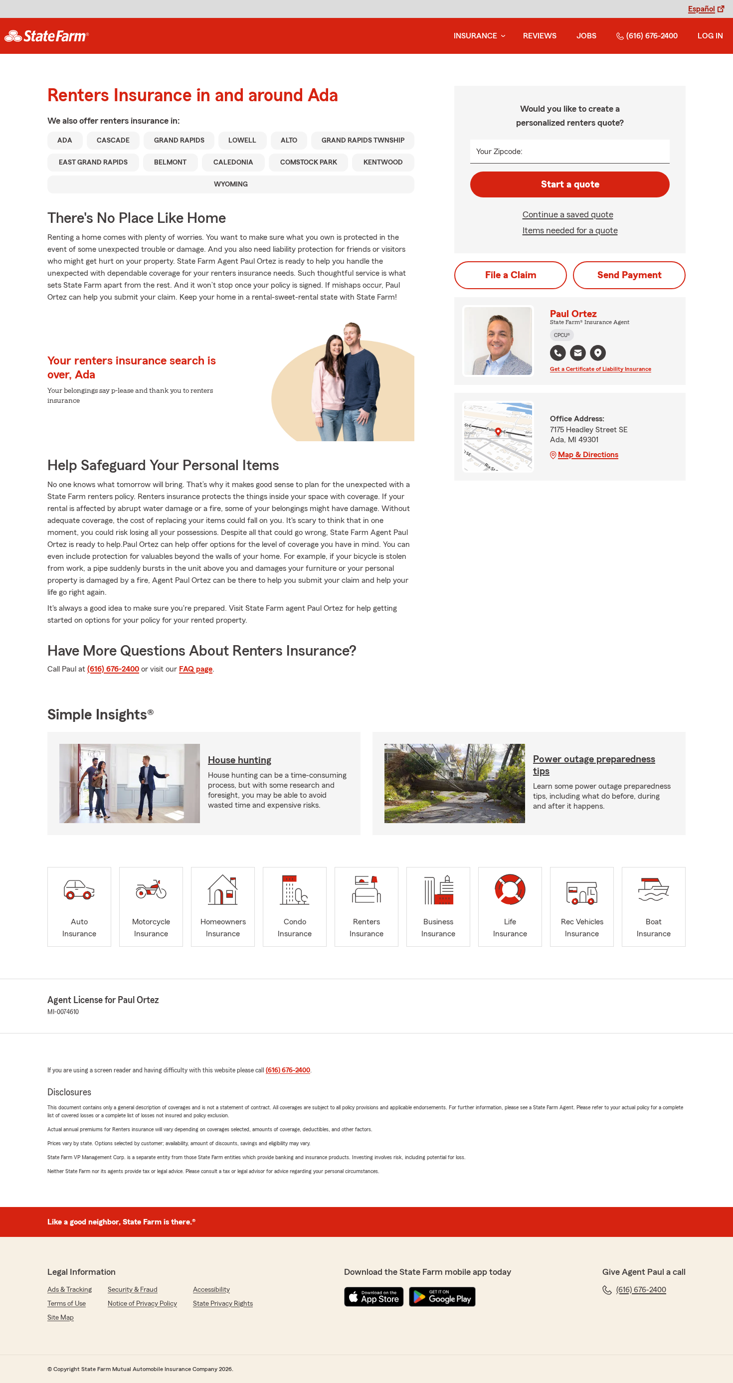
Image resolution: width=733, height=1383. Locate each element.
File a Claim (511, 275)
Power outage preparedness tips (594, 765)
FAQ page (195, 669)
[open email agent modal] (578, 354)
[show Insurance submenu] (501, 36)
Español (701, 9)
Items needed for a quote (570, 230)
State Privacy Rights (223, 1303)
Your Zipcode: (499, 152)
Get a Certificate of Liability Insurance (600, 369)
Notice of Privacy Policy (142, 1303)
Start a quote (570, 184)
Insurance (475, 36)
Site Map (60, 1317)
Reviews (539, 36)
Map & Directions (588, 455)
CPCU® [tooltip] (562, 335)
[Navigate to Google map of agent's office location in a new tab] (598, 353)
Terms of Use (66, 1303)
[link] (46, 36)
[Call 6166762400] (558, 353)
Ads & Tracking (69, 1289)
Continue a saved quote (568, 214)
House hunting (239, 760)
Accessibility (211, 1289)
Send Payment (629, 275)
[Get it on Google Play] (442, 1297)
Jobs (586, 36)
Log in (710, 36)
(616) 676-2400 (652, 36)
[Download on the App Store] (374, 1297)
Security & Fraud (133, 1289)
